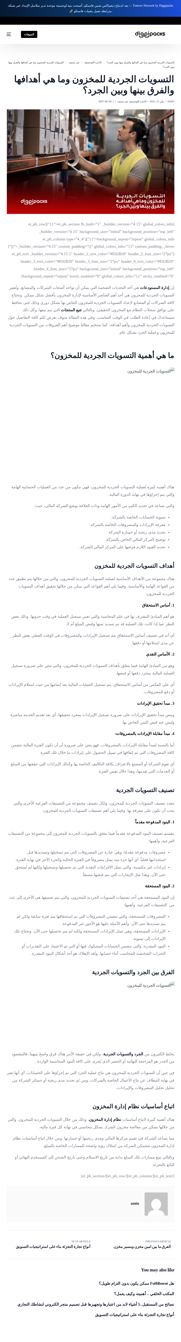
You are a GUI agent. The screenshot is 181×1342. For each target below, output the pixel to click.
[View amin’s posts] (156, 1204)
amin (170, 101)
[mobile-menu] (11, 34)
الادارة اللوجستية (137, 101)
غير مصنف (122, 101)
